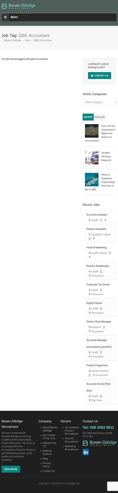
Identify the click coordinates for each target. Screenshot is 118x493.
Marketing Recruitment (71, 448)
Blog (45, 458)
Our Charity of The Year (49, 437)
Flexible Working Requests (106, 156)
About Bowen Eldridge (50, 429)
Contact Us (101, 75)
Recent (88, 117)
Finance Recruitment (71, 440)
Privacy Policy (47, 465)
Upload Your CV (49, 445)
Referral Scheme (47, 452)
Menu (14, 17)
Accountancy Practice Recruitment (72, 430)
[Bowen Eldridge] (59, 6)
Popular (99, 117)
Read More (10, 469)
